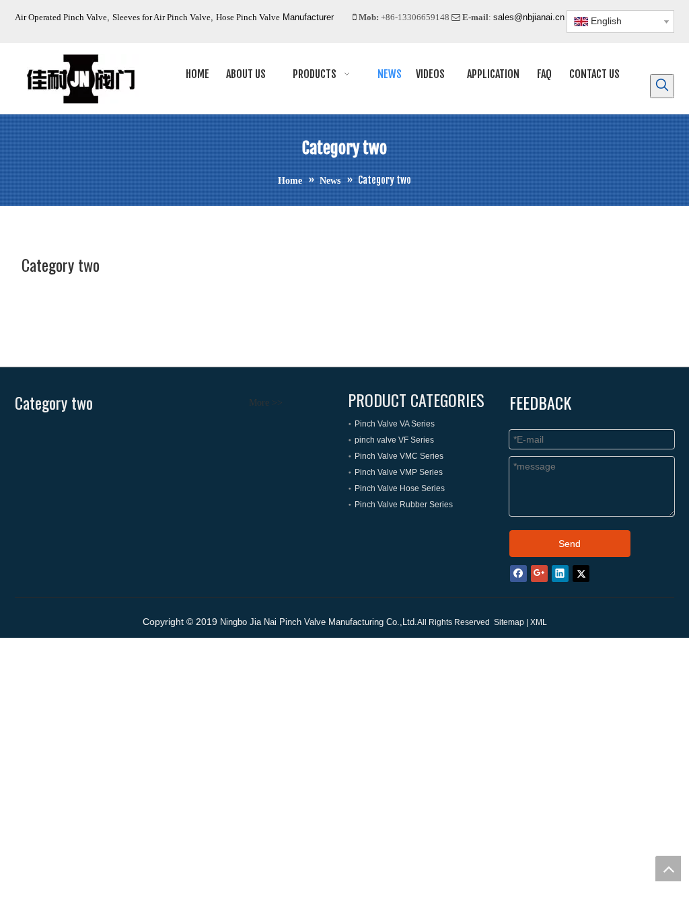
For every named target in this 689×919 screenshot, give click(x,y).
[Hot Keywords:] (662, 86)
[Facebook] (518, 573)
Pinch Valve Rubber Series (404, 504)
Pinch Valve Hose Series (400, 488)
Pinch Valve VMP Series (399, 472)
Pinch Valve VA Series (395, 424)
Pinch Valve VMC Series (399, 456)
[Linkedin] (560, 573)
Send (569, 543)
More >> (266, 403)
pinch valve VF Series (394, 440)
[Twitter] (581, 573)
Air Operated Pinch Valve (61, 17)
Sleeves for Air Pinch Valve (161, 17)
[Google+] (539, 573)
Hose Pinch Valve (248, 17)
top (668, 868)
